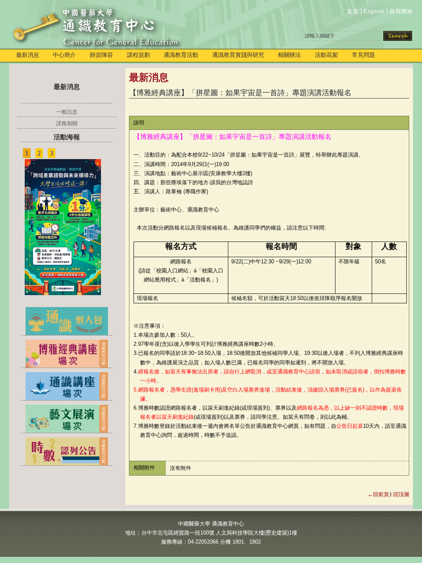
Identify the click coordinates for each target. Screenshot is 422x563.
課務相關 (66, 123)
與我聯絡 (401, 11)
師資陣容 (101, 55)
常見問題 (363, 55)
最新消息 (27, 55)
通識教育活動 (181, 55)
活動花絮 (326, 55)
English (374, 11)
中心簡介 (64, 55)
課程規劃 (138, 55)
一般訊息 (66, 112)
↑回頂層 (399, 494)
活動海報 (67, 137)
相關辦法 (289, 55)
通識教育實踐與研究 (238, 55)
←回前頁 (378, 494)
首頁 (353, 11)
